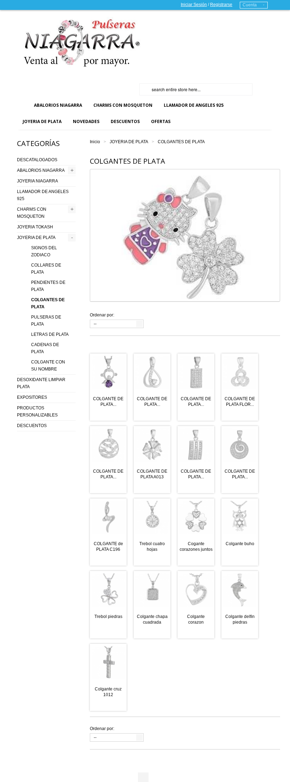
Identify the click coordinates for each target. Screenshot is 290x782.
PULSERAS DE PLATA (46, 321)
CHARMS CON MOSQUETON (31, 213)
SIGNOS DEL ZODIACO (44, 251)
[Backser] (79, 42)
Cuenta (250, 4)
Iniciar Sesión (194, 4)
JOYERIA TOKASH (35, 226)
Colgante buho (240, 543)
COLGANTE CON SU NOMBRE (48, 366)
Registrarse (221, 4)
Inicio (95, 141)
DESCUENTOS (32, 425)
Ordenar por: (102, 315)
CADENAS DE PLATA (45, 348)
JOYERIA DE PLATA (129, 141)
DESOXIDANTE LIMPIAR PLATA (41, 383)
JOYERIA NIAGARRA (37, 181)
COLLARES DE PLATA (46, 269)
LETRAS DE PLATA (50, 334)
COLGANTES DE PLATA (48, 303)
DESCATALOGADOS (37, 159)
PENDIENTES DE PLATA (48, 286)
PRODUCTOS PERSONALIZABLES (37, 411)
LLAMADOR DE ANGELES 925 (43, 195)
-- (95, 323)
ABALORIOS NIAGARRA (41, 170)
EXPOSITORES (32, 397)
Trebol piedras (108, 616)
